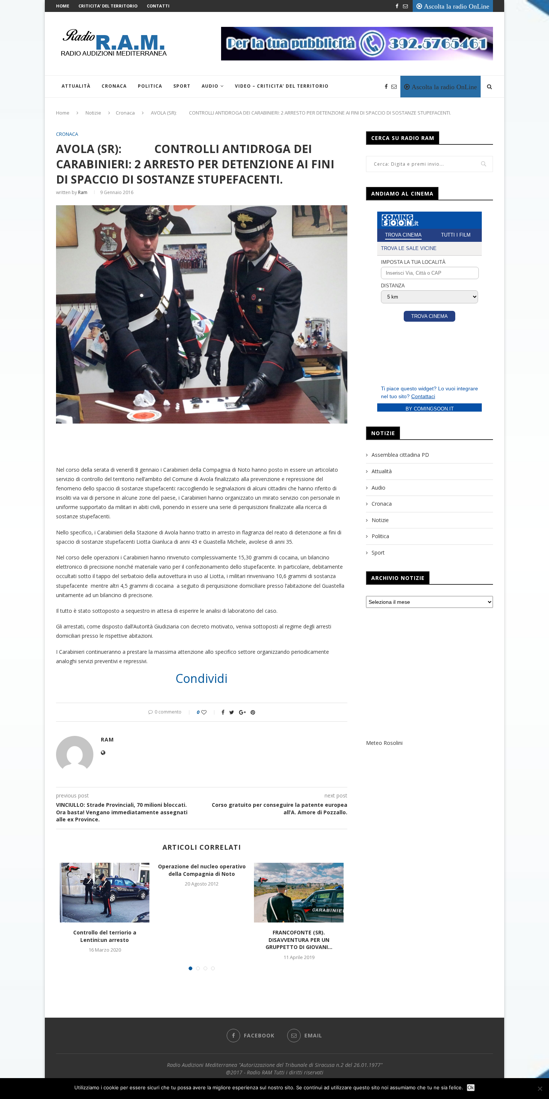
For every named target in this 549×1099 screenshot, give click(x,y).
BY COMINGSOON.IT (430, 409)
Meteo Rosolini (384, 742)
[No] (539, 1088)
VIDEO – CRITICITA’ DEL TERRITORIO (282, 86)
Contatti (158, 6)
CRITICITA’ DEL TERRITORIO (107, 6)
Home (62, 6)
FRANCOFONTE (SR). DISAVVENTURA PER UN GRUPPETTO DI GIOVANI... (299, 939)
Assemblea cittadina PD (400, 454)
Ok (471, 1087)
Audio (210, 86)
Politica (150, 86)
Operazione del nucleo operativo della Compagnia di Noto (202, 870)
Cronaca (114, 86)
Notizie (93, 112)
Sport (181, 86)
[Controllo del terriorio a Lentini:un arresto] (104, 892)
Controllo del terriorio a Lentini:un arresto (104, 936)
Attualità (76, 86)
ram (82, 192)
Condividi (201, 678)
